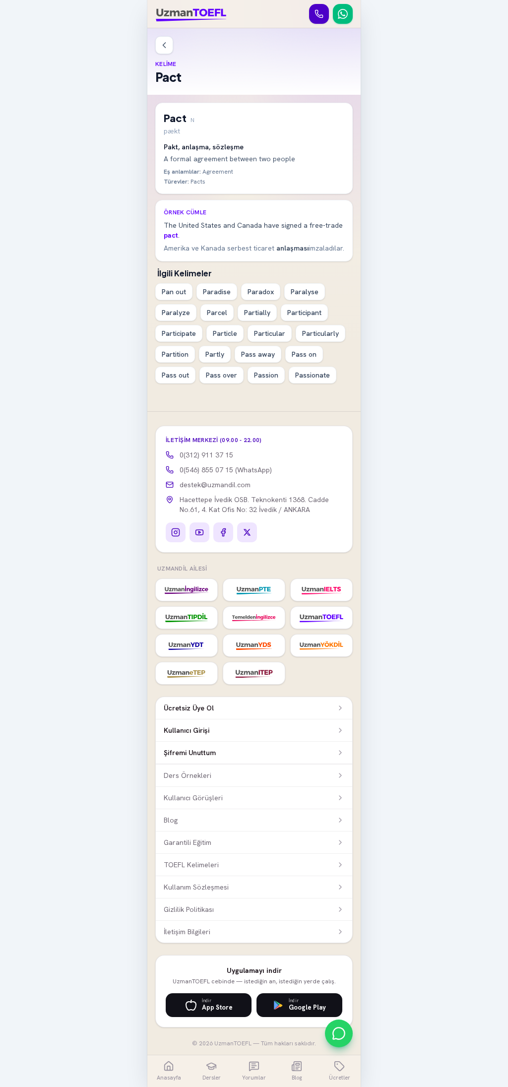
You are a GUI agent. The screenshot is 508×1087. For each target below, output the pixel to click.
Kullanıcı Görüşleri (193, 797)
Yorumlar (254, 1077)
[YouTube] (199, 532)
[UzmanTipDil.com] (186, 617)
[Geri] (164, 45)
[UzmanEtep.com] (186, 673)
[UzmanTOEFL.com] (321, 617)
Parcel (217, 312)
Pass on (304, 354)
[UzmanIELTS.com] (321, 589)
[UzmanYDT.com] (186, 645)
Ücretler (339, 1077)
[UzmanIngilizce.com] (186, 589)
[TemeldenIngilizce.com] (254, 617)
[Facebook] (223, 532)
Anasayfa (169, 1077)
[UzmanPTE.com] (254, 589)
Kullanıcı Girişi (186, 730)
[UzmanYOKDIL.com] (321, 645)
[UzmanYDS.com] (254, 645)
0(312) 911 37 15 (206, 454)
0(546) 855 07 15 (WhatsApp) (226, 469)
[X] (247, 532)
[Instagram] (176, 532)
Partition (175, 354)
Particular (269, 333)
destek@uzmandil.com (215, 484)
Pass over (221, 375)
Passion (266, 375)
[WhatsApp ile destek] (339, 1033)
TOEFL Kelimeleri (191, 864)
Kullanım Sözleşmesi (196, 887)
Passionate (312, 375)
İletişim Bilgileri (187, 931)
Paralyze (176, 312)
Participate (179, 333)
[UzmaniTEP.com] (254, 673)
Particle (225, 333)
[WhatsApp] (343, 14)
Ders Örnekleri (187, 775)
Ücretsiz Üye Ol (189, 707)
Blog (171, 820)
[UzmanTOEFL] (191, 14)
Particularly (320, 333)
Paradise (217, 291)
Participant (304, 312)
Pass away (258, 354)
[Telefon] (319, 14)
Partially (257, 312)
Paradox (261, 291)
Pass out (175, 375)
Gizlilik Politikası (189, 909)
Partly (214, 354)
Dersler (211, 1077)
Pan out (174, 291)
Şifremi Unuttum (190, 752)
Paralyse (304, 291)
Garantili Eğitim (187, 842)
